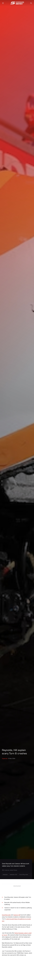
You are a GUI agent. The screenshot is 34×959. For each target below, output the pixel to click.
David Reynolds (6, 915)
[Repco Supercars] (17, 3)
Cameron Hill (16, 915)
